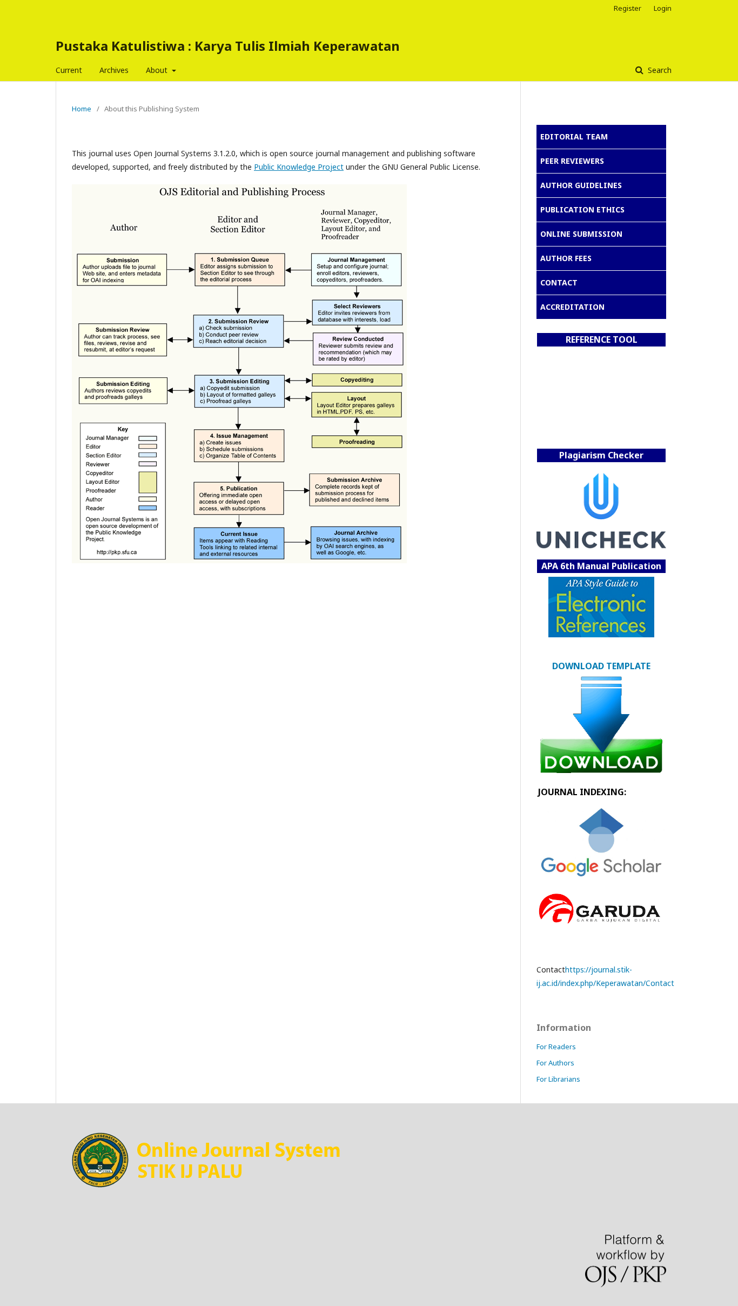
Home (81, 109)
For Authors (555, 1063)
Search (659, 70)
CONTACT (559, 282)
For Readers (556, 1046)
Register (627, 8)
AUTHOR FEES (566, 258)
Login (663, 8)
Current (69, 70)
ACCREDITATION (572, 307)
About (158, 70)
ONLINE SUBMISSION (581, 234)
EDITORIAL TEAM (574, 136)
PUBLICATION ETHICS (582, 209)
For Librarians (558, 1079)
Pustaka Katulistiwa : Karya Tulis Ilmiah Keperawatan (228, 46)
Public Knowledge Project (299, 167)
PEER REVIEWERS (572, 161)
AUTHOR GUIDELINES (581, 185)
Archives (114, 70)
